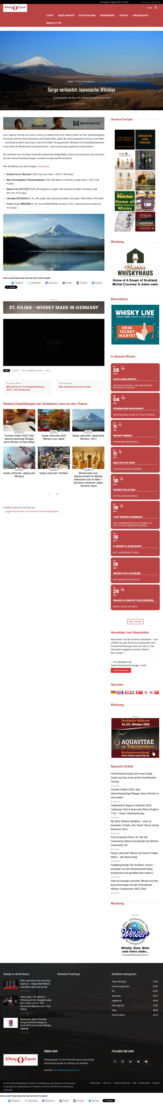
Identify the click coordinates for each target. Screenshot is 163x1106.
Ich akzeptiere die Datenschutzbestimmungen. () (128, 663)
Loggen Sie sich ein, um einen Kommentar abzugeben (32, 511)
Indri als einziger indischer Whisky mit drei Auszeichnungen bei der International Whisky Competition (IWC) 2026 (134, 884)
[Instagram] (123, 1062)
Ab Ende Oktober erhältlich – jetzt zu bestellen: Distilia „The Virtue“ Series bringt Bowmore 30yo (135, 825)
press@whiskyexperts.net (66, 1070)
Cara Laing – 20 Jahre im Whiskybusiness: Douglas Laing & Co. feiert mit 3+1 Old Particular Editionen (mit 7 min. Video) (35, 1003)
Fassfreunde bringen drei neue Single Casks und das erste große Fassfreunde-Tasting (134, 777)
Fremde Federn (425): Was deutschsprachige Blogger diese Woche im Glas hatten (19, 439)
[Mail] (138, 1062)
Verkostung (43, 166)
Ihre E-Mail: (117, 652)
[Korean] (151, 692)
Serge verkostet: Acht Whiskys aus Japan (54, 437)
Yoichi (48, 370)
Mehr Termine (135, 621)
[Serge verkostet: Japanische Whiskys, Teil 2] (88, 420)
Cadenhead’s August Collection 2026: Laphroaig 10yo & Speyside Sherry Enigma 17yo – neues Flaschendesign (134, 809)
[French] (124, 692)
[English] (119, 692)
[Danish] (129, 692)
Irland (88, 469)
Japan (70, 82)
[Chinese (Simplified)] (140, 692)
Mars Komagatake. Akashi (32, 370)
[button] (153, 8)
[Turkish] (156, 692)
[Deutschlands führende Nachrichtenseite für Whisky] (20, 8)
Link (143, 665)
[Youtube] (146, 1062)
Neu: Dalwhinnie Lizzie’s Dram (75, 387)
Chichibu (15, 370)
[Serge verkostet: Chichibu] (54, 458)
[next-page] (57, 494)
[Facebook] (115, 1062)
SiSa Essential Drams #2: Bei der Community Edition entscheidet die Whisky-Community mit (135, 841)
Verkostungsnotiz (85, 82)
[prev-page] (49, 494)
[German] (113, 692)
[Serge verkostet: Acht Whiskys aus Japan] (54, 420)
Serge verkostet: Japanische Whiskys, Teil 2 (88, 437)
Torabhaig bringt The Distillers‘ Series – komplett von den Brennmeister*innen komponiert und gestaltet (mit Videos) (133, 869)
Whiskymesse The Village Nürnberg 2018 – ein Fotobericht (25, 388)
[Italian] (135, 692)
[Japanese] (146, 692)
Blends (19, 432)
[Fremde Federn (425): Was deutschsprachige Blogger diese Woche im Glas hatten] (19, 420)
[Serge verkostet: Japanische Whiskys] (19, 458)
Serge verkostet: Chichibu (53, 473)
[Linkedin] (130, 1062)
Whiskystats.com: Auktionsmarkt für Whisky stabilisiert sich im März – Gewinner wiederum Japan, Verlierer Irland (88, 479)
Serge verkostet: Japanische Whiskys (19, 475)
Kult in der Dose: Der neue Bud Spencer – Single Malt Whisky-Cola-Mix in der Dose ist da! (35, 983)
